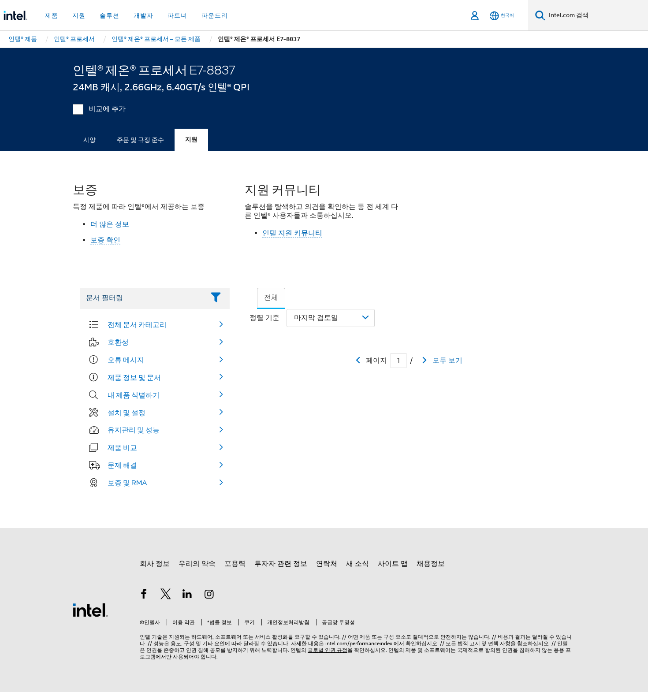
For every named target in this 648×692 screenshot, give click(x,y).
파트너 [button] (177, 15)
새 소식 (357, 563)
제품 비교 (122, 447)
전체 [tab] (271, 297)
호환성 (118, 342)
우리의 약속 (197, 563)
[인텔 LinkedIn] (187, 595)
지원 (191, 139)
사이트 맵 (393, 563)
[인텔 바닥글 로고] (90, 609)
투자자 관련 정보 (280, 563)
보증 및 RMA (127, 482)
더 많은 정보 (109, 224)
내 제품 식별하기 (134, 395)
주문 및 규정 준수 (140, 140)
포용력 (235, 563)
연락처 (326, 563)
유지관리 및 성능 (134, 429)
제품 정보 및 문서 (134, 377)
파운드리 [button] (214, 15)
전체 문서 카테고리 (137, 324)
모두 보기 (447, 360)
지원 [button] (79, 15)
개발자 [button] (143, 15)
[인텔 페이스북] (143, 595)
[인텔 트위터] (165, 595)
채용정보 (431, 563)
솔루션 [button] (109, 15)
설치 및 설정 (126, 412)
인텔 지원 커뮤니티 (292, 233)
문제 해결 (122, 465)
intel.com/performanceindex (358, 643)
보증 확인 (105, 240)
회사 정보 (155, 563)
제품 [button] (51, 15)
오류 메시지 (126, 359)
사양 (89, 140)
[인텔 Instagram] (209, 595)
